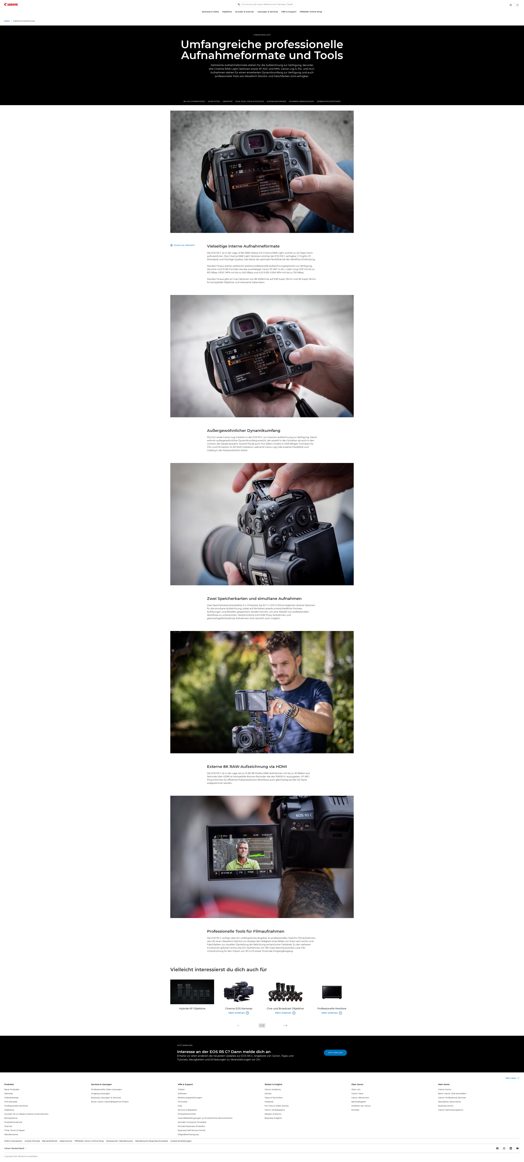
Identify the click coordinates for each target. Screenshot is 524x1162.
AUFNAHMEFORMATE (276, 101)
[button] (238, 1025)
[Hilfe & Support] (297, 11)
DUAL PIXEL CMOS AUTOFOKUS (249, 101)
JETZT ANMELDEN (184, 1045)
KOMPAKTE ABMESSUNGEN (301, 101)
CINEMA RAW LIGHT (262, 35)
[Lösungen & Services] (279, 11)
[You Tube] (517, 1148)
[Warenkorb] (517, 5)
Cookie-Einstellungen (181, 1141)
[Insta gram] (504, 1148)
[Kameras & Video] (220, 11)
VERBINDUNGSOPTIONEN (329, 101)
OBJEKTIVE (228, 101)
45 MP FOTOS (214, 101)
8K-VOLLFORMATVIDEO (194, 101)
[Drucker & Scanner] (255, 11)
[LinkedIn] (511, 1148)
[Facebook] (497, 1148)
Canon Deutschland (14, 1148)
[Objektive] (233, 11)
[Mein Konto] (511, 5)
